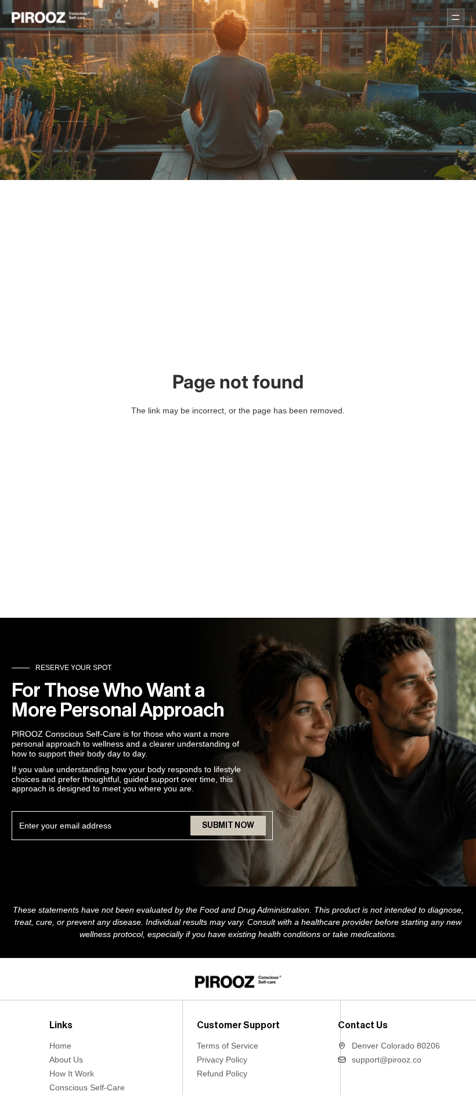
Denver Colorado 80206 (396, 1046)
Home (60, 1046)
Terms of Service (227, 1046)
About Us (66, 1060)
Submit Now (228, 826)
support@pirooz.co (386, 1060)
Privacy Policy (222, 1060)
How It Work (71, 1073)
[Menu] (455, 17)
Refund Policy (222, 1073)
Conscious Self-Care (87, 1087)
